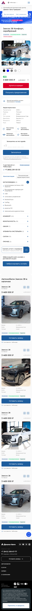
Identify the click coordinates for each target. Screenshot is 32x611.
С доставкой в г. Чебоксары (10, 342)
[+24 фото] (15, 435)
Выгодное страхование (25, 134)
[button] (2, 309)
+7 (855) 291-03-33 (12, 170)
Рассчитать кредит (10, 128)
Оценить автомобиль (25, 128)
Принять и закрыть (16, 606)
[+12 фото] (15, 372)
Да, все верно (9, 14)
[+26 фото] (15, 309)
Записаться (16, 152)
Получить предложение (16, 93)
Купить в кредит (16, 85)
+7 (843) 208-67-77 (9, 552)
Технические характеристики (23, 176)
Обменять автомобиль (10, 134)
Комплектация (8, 176)
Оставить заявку (16, 338)
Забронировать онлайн (16, 264)
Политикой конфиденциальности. (12, 159)
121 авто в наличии (24, 165)
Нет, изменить (21, 14)
